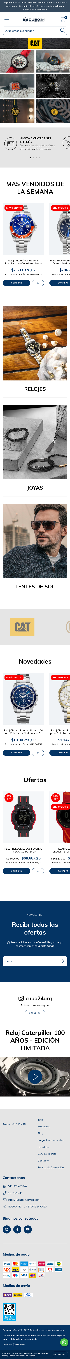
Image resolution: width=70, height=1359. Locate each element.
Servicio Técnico (47, 1153)
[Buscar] (63, 30)
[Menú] (7, 19)
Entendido (60, 1354)
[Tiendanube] (14, 1345)
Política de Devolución (51, 1167)
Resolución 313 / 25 (14, 1124)
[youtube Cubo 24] (28, 1229)
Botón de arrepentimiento (23, 1339)
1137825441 (15, 1193)
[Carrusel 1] (35, 80)
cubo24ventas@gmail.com (23, 1199)
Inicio (41, 1119)
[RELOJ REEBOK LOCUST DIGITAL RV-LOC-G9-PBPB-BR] (38, 871)
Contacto (43, 1160)
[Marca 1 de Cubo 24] (22, 626)
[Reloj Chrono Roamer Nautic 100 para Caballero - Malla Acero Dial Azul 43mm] (38, 753)
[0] (63, 20)
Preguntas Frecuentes (51, 1140)
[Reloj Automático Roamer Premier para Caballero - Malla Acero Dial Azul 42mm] (38, 283)
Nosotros (43, 1147)
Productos (44, 1126)
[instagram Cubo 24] (7, 1229)
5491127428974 (17, 1186)
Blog (40, 1133)
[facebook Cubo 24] (17, 1229)
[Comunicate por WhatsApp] (64, 1342)
